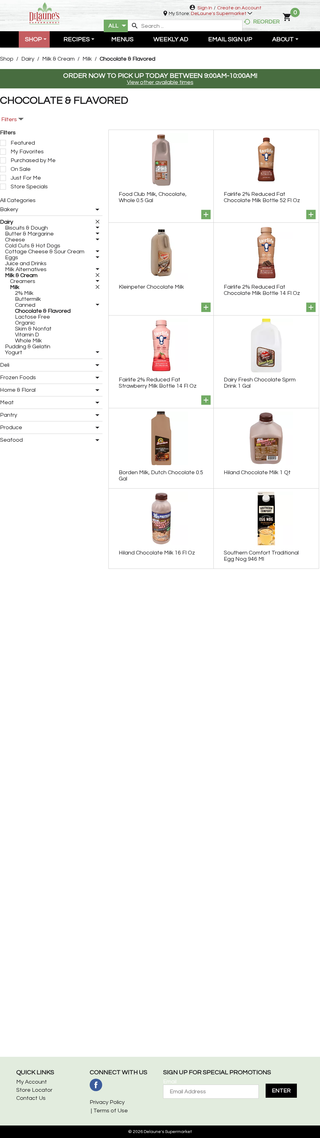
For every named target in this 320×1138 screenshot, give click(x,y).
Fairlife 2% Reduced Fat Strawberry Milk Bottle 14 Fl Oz (158, 383)
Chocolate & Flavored (127, 59)
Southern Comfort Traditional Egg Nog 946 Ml (261, 556)
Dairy (27, 59)
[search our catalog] (135, 26)
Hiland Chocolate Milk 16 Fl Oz (157, 553)
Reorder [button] (266, 22)
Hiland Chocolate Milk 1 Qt (257, 472)
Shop (6, 59)
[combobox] (116, 26)
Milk (87, 59)
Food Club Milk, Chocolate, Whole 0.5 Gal (153, 197)
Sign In (205, 7)
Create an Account (239, 7)
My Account (31, 1082)
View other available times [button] (160, 82)
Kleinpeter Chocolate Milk (151, 287)
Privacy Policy (107, 1102)
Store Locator (34, 1090)
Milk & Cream (58, 59)
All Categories (18, 200)
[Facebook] (96, 1085)
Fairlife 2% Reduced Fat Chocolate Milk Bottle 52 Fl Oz (262, 197)
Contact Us (31, 1098)
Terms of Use (110, 1111)
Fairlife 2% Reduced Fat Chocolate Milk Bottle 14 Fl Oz (262, 290)
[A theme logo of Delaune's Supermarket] (44, 13)
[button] (221, 13)
